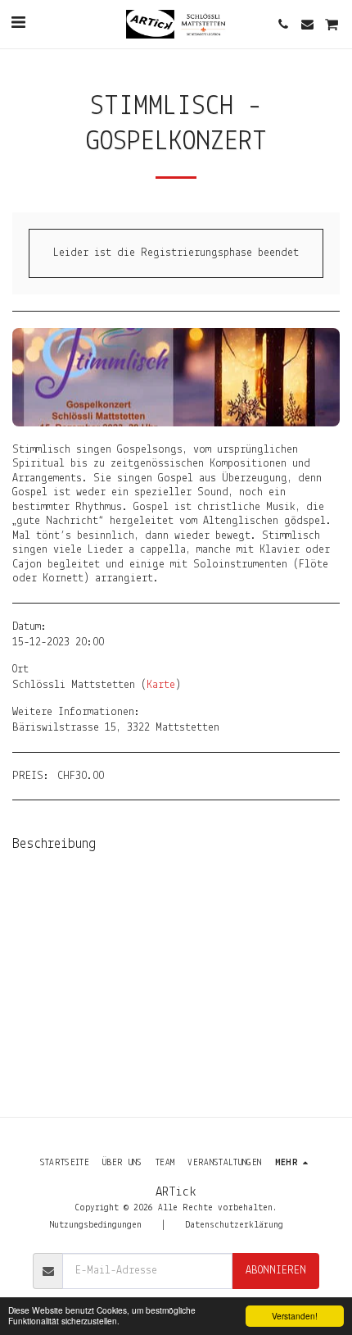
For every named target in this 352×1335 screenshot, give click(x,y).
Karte (161, 685)
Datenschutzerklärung (234, 1225)
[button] (18, 24)
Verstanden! (295, 1316)
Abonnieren (276, 1270)
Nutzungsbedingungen (96, 1225)
